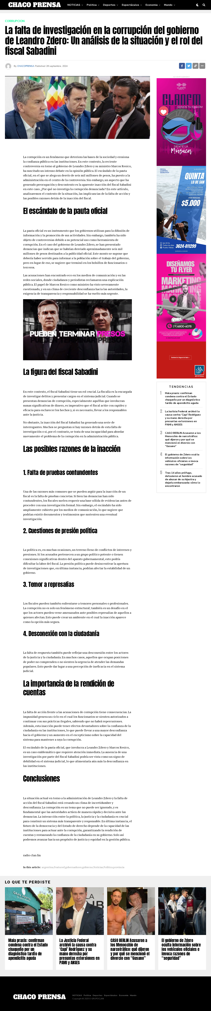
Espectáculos (130, 5)
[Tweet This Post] (189, 66)
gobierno (87, 867)
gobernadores (73, 867)
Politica (92, 5)
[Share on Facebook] (182, 66)
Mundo (168, 5)
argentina (47, 867)
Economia (152, 5)
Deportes (109, 5)
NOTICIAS (73, 5)
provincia (118, 867)
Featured (59, 867)
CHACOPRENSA (25, 66)
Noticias (98, 867)
